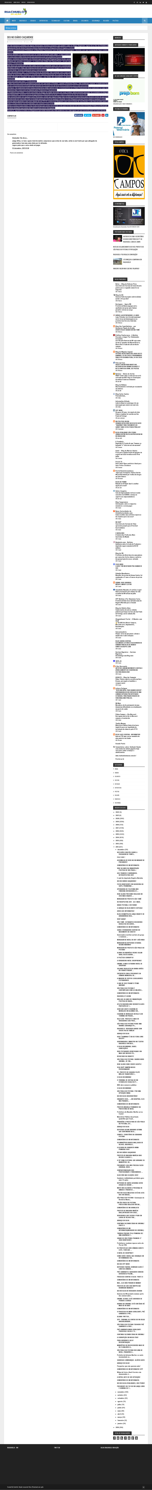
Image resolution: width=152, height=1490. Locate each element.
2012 (117, 843)
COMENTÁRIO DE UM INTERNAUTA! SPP (130, 1369)
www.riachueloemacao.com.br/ (126, 755)
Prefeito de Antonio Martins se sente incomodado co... (130, 1356)
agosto (120, 1401)
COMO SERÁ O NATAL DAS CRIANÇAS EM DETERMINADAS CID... (130, 1257)
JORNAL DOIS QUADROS (123, 582)
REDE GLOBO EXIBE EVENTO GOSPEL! (129, 1064)
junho (120, 1407)
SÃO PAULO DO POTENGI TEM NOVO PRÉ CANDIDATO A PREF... (130, 1325)
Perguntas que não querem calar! (128, 1366)
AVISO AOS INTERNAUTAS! (125, 911)
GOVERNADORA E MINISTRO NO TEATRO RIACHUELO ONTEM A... (130, 1042)
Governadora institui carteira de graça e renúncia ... (130, 936)
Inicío (14, 20)
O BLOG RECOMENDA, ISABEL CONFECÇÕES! (127, 1047)
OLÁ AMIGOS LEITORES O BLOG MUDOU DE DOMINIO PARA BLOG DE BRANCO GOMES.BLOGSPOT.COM (129, 645)
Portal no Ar (120, 759)
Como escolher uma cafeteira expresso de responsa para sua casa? (128, 516)
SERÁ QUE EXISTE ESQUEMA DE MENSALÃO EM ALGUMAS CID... (128, 1010)
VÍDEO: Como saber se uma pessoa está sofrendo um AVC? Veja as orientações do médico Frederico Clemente (128, 377)
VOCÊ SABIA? (121, 919)
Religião (106, 20)
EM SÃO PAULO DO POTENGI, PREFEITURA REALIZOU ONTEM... (129, 1203)
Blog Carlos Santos (122, 394)
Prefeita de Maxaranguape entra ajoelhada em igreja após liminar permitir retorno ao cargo (126, 308)
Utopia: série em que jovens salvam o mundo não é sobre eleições (128, 635)
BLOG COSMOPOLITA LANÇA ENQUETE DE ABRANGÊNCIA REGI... (130, 915)
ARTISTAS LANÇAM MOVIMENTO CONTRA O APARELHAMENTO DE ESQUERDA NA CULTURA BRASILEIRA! (129, 670)
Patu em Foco (120, 363)
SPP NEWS (119, 410)
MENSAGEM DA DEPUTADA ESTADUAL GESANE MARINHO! (129, 944)
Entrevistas (43, 20)
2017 (117, 828)
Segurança (96, 20)
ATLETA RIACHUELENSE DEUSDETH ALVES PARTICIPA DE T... (130, 1005)
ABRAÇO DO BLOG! (123, 1363)
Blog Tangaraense (122, 502)
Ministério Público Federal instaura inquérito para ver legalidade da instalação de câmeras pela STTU (127, 727)
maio (119, 1411)
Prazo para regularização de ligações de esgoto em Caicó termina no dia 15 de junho (129, 454)
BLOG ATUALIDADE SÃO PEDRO (126, 432)
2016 (117, 831)
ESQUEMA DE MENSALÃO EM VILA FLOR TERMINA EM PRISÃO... (130, 1015)
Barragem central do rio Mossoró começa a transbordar (126, 717)
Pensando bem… (121, 396)
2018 (117, 824)
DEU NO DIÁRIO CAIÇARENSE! (126, 881)
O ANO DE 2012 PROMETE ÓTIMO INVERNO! (128, 984)
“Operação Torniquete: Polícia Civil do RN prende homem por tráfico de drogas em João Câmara (128, 474)
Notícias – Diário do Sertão (125, 374)
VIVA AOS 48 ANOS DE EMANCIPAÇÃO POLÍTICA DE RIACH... (129, 1000)
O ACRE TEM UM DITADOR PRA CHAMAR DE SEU (129, 567)
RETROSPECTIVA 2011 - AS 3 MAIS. (129, 902)
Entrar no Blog (31, 2)
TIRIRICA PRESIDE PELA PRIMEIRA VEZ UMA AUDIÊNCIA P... (130, 1234)
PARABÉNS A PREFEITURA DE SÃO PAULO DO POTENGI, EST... (131, 1122)
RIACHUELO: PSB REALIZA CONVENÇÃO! (125, 254)
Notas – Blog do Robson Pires (126, 284)
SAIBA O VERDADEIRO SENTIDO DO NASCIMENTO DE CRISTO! (128, 931)
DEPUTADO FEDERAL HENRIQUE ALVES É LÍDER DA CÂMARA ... (130, 1268)
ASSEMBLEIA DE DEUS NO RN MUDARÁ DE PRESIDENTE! (130, 861)
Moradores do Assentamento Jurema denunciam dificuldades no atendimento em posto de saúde (128, 707)
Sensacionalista (121, 632)
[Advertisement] (57, 172)
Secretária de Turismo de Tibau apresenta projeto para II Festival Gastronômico (127, 526)
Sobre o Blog (16, 2)
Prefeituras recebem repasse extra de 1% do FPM (130, 1244)
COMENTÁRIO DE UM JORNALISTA (128, 1207)
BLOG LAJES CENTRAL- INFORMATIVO (128, 734)
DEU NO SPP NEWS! (123, 1264)
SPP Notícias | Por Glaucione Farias (128, 599)
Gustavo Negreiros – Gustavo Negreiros (126, 653)
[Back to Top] (143, 1487)
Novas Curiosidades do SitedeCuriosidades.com (124, 512)
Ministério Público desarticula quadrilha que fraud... (127, 1118)
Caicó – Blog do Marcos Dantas (126, 450)
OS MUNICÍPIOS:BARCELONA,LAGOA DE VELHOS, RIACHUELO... (130, 1143)
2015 (117, 834)
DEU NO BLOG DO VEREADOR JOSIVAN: (129, 1291)
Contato (23, 2)
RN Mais (118, 703)
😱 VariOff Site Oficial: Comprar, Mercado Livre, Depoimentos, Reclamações (126, 624)
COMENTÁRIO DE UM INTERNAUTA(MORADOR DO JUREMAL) (130, 1229)
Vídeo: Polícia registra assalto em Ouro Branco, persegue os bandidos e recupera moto (128, 681)
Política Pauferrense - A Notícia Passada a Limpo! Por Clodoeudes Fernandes (127, 337)
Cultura (67, 20)
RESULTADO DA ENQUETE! (125, 1056)
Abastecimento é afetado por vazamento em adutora (129, 387)
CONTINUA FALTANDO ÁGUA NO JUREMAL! (130, 1334)
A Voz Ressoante (121, 666)
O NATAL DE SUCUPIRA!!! (125, 1253)
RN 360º (118, 522)
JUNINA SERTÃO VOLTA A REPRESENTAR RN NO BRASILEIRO (129, 435)
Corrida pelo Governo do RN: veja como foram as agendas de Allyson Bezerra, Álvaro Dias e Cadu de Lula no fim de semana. (128, 343)
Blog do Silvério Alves (123, 608)
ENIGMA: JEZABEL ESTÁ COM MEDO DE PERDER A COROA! (129, 1299)
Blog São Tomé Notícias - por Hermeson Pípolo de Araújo (126, 327)
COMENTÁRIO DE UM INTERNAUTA (128, 865)
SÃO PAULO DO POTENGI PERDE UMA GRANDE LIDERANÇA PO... (129, 1024)
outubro (120, 1395)
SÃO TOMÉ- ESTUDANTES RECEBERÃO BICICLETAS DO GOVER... (129, 923)
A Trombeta (120, 441)
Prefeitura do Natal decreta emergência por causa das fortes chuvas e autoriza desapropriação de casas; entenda (129, 557)
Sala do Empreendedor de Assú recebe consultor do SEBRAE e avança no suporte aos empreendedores (128, 495)
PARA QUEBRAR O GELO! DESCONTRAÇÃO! (125, 1341)
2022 (117, 812)
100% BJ (119, 661)
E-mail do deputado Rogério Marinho (130, 878)
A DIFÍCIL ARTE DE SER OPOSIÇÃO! (128, 1377)
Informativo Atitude (122, 401)
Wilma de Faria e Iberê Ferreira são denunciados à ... (129, 1373)
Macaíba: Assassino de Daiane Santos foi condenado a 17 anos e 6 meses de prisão (129, 576)
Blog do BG (119, 295)
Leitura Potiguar (121, 688)
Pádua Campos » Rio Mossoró (126, 714)
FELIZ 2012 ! (121, 857)
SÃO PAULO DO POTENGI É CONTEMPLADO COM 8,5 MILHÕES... (130, 989)
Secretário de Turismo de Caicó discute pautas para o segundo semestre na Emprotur (129, 288)
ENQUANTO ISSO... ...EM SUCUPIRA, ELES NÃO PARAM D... (130, 1100)
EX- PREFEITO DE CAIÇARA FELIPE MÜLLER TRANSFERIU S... (128, 1073)
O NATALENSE (120, 533)
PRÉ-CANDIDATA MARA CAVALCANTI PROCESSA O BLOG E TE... (129, 1330)
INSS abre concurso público (126, 1085)
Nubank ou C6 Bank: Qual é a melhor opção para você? (127, 484)
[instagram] (137, 2)
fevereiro (121, 1420)
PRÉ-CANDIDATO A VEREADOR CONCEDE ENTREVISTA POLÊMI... (130, 1273)
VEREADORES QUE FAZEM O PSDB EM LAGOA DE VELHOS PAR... (129, 1216)
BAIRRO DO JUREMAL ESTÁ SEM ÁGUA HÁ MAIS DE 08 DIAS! (131, 1304)
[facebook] (134, 2)
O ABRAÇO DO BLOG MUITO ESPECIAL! (130, 908)
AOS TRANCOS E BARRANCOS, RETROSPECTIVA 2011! (127, 874)
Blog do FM (119, 553)
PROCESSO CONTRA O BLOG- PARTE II (130, 1276)
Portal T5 (119, 461)
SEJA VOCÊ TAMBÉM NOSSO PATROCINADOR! (126, 1068)
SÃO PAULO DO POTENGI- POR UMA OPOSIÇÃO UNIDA (129, 1092)
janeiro (120, 1423)
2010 (117, 1427)
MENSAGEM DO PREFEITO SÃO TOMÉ (129, 899)
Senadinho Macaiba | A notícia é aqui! (129, 590)
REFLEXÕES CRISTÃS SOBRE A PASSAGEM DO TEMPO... (127, 853)
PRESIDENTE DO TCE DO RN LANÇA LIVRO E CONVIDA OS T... (131, 1387)
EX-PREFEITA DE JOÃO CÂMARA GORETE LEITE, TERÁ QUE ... (130, 1249)
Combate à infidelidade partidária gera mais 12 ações (130, 1179)
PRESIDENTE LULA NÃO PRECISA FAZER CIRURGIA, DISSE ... (130, 1166)
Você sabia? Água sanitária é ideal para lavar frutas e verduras (128, 464)
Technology (55, 20)
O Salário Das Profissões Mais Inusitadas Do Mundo (125, 536)
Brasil (75, 20)
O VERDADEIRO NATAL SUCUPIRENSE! (129, 960)
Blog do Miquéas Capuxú (124, 352)
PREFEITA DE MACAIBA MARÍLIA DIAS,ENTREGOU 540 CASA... (127, 1211)
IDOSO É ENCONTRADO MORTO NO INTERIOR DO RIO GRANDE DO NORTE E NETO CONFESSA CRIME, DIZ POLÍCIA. (128, 366)
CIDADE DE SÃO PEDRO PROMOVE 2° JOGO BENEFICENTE (129, 1239)
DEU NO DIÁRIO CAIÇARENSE (126, 1152)
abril (119, 1414)
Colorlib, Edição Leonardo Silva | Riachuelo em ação (28, 1487)
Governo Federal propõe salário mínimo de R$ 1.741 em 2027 (128, 298)
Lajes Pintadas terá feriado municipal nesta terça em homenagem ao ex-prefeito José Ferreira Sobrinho (128, 319)
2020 (117, 818)
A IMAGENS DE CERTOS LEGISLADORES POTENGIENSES (130, 979)
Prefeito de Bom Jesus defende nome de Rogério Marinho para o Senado (129, 602)
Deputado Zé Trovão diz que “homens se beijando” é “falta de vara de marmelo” (128, 444)
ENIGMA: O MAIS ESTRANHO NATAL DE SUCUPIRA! (129, 964)
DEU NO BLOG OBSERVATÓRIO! (127, 1096)
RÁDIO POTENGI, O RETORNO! (127, 905)
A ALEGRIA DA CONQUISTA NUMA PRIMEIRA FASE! (128, 1148)
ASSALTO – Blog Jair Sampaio (126, 677)
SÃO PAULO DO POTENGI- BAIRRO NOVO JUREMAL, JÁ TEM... (130, 1060)
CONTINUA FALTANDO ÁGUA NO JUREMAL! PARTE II (130, 1224)
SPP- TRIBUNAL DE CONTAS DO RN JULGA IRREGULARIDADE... (131, 1320)
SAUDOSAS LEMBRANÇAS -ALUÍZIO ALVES (131, 1360)
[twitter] (143, 2)
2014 (117, 837)
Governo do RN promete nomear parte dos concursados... (130, 1295)
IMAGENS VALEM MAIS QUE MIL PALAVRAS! (126, 268)
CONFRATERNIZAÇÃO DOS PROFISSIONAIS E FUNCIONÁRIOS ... (130, 1171)
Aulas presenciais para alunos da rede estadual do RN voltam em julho (128, 592)
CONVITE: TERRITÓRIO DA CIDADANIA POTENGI (129, 1135)
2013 (117, 840)
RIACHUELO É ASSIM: (124, 996)
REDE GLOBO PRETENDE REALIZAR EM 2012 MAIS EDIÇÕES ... (129, 895)
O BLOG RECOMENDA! (124, 1077)
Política (116, 20)
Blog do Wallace (121, 385)
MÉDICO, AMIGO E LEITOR (124, 584)
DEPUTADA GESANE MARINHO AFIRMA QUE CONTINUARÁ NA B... (129, 1130)
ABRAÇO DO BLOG (123, 1033)
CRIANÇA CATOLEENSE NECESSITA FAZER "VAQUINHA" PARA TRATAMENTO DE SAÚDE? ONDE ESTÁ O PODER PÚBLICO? (128, 425)
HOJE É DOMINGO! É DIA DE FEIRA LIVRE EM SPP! (130, 1037)
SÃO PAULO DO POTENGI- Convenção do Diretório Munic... (130, 1198)
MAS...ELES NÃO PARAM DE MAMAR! (129, 1283)
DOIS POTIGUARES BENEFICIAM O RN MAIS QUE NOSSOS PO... (129, 1052)
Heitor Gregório (121, 491)
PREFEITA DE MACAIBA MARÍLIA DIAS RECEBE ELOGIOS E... (129, 1156)
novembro (121, 1392)
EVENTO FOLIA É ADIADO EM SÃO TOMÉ (128, 330)
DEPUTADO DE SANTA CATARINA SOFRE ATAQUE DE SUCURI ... (130, 1184)
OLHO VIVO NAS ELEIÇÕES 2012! (127, 1175)
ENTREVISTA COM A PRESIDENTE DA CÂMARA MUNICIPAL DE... (129, 974)
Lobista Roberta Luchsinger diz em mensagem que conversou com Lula (127, 404)
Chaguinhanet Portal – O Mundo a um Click (129, 620)
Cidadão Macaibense (123, 573)
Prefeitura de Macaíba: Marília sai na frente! (130, 1113)
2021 (117, 815)
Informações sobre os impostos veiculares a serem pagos (126, 505)
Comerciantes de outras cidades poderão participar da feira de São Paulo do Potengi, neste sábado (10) (129, 612)
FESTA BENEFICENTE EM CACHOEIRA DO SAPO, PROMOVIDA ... (130, 885)
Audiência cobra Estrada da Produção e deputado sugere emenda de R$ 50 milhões (128, 546)
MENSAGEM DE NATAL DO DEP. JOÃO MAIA (131, 939)
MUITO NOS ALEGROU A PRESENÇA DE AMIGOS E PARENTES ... (129, 1189)
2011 (117, 847)
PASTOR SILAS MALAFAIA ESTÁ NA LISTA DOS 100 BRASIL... (130, 1194)
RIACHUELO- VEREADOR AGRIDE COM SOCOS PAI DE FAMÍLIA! (129, 1029)
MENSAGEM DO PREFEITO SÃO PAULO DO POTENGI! (130, 948)
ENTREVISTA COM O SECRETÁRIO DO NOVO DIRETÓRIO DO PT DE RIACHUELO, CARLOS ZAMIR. (133, 239)
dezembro (121, 849)
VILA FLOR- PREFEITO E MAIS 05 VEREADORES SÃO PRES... (128, 1020)
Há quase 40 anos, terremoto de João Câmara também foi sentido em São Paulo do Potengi (128, 414)
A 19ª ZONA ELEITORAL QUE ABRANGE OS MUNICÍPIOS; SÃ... (131, 1161)
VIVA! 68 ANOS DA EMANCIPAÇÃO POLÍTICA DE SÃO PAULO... (128, 869)
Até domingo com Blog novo (124, 655)
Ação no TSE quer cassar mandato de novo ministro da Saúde (128, 737)
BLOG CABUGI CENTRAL (123, 641)
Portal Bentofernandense (124, 471)
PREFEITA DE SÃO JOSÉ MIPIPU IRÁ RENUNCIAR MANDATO (129, 1287)
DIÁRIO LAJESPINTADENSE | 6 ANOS (127, 315)
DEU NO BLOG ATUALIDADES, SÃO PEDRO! (131, 1383)
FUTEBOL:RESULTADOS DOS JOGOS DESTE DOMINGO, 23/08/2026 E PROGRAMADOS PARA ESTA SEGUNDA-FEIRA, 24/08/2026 (129, 355)
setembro (121, 1398)
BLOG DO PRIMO (121, 482)
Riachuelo (23, 20)
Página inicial (8, 2)
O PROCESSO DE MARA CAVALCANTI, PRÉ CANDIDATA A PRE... (131, 1312)
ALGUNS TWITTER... (123, 1316)
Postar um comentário (16, 152)
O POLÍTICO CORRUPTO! (125, 957)
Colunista (84, 20)
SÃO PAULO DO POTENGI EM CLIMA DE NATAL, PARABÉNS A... (129, 1351)
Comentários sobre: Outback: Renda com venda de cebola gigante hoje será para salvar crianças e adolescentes (128, 749)
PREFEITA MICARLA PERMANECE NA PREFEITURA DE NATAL (129, 1108)
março (120, 1417)
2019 (117, 821)
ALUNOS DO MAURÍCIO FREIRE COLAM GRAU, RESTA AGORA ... (129, 953)
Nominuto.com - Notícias (124, 542)
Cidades (33, 20)
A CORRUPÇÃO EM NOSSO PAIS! (127, 1337)
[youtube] (146, 2)
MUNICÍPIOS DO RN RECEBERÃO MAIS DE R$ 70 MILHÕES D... (130, 1346)
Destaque (117, 784)
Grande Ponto (120, 743)
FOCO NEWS (119, 564)
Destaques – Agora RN (123, 304)
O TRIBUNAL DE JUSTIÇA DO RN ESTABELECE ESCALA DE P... (127, 1081)
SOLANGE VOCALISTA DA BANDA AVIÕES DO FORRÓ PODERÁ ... (130, 969)
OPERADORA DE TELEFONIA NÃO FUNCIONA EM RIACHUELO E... (128, 890)
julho (119, 1404)
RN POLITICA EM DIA (122, 421)
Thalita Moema (121, 723)
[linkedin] (140, 2)
